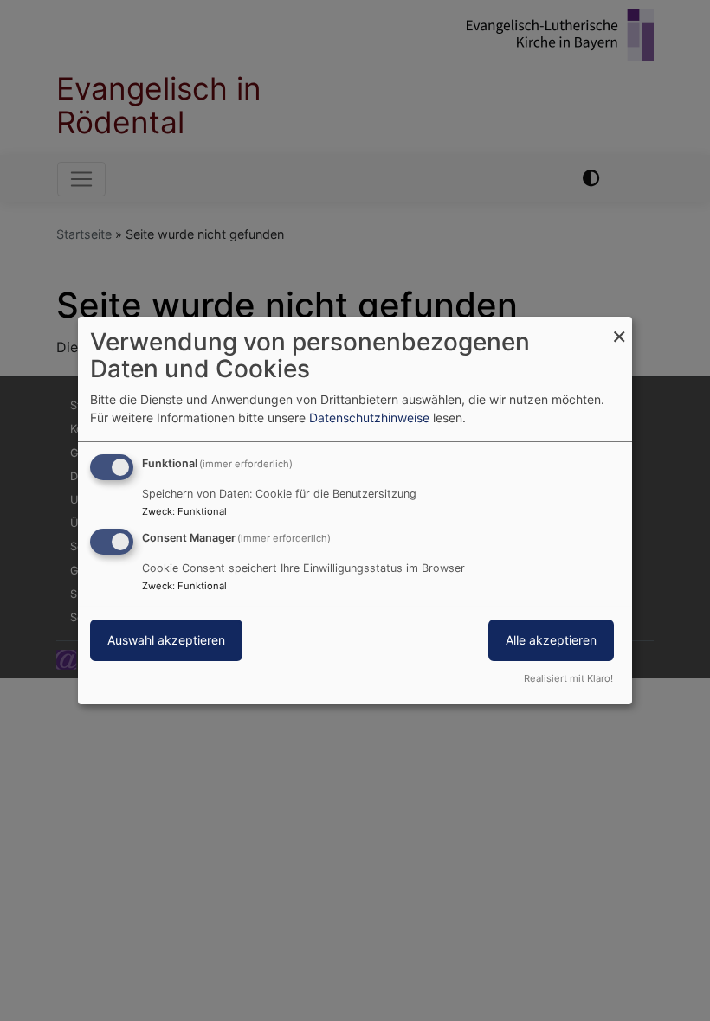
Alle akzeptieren (551, 640)
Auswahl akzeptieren (166, 640)
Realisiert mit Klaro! (568, 678)
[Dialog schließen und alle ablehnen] (619, 327)
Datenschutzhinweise (369, 417)
